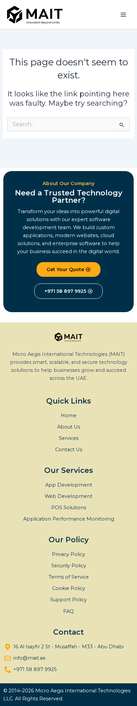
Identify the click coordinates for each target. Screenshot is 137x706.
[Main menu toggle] (123, 15)
